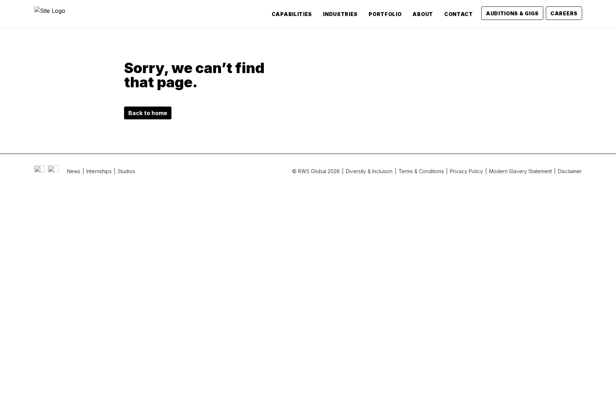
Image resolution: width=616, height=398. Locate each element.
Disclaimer (570, 171)
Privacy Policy (466, 171)
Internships (99, 171)
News (73, 171)
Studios (126, 171)
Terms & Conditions (421, 171)
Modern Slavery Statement (520, 171)
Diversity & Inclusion (369, 171)
